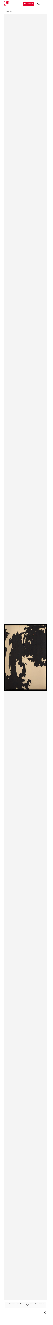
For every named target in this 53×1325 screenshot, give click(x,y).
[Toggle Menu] (45, 4)
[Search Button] (39, 4)
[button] (45, 1312)
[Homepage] (6, 3)
